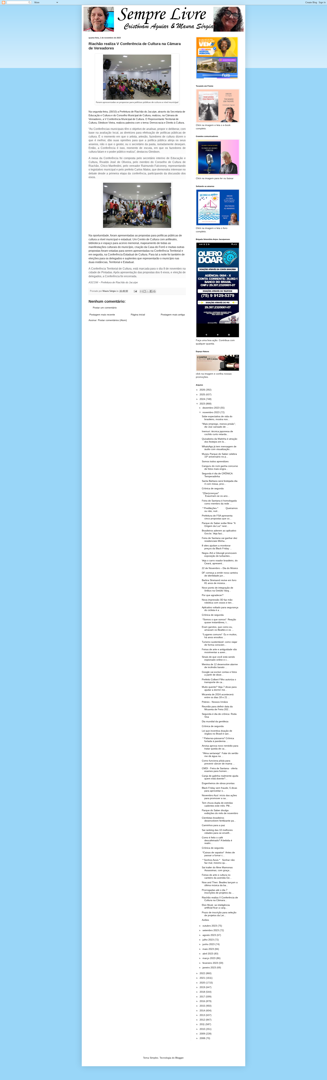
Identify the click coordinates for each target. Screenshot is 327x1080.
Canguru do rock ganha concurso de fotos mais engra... (220, 467)
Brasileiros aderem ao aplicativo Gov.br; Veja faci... (219, 532)
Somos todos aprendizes (215, 461)
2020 (203, 982)
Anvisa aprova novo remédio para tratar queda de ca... (220, 747)
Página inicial (138, 314)
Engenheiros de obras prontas (218, 783)
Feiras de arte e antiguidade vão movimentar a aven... (219, 651)
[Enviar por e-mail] (141, 291)
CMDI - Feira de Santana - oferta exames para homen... (219, 770)
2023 (203, 403)
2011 (202, 1024)
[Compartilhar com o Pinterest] (154, 291)
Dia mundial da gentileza (215, 721)
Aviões (205, 920)
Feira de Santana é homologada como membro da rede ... (219, 502)
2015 (203, 1005)
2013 (203, 1015)
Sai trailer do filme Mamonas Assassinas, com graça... (217, 869)
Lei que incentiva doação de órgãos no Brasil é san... (217, 732)
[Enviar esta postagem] (135, 291)
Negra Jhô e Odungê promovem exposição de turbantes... (219, 554)
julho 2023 (208, 939)
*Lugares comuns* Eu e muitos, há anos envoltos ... (219, 636)
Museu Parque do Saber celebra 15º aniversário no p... (219, 455)
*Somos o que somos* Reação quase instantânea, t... (219, 621)
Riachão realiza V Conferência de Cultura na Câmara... (220, 899)
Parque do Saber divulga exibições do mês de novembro (220, 812)
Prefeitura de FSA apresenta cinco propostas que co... (217, 517)
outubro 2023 (210, 925)
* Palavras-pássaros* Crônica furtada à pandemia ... (218, 739)
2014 (203, 1010)
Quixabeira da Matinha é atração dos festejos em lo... (219, 440)
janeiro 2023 (210, 967)
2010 (203, 1029)
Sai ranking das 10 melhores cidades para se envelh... (217, 831)
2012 (203, 1019)
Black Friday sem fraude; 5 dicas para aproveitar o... (219, 789)
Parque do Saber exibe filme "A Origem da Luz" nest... (218, 524)
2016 (203, 1001)
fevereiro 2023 (211, 963)
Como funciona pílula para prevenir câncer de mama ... (218, 762)
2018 (203, 991)
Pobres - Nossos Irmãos (215, 702)
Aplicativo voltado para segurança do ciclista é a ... (220, 609)
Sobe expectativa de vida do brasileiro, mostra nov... (217, 418)
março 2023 (209, 958)
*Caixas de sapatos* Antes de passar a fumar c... (218, 854)
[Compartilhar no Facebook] (151, 291)
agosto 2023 (210, 935)
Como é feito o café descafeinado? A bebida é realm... (217, 840)
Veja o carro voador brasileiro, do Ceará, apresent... (220, 562)
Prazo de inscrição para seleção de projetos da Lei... (219, 914)
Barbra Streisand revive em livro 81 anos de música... (219, 581)
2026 (203, 389)
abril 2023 (208, 953)
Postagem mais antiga (173, 314)
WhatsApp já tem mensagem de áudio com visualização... (219, 448)
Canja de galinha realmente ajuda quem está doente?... (220, 777)
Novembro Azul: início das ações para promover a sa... (219, 797)
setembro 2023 (211, 930)
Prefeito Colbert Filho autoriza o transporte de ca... (219, 681)
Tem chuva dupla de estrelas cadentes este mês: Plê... (217, 804)
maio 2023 (209, 949)
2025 (203, 394)
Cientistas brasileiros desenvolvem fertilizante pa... (219, 819)
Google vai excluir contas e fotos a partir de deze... (219, 673)
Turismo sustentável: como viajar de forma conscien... (219, 643)
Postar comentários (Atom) (112, 320)
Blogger (179, 1057)
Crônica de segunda (213, 488)
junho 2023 (209, 944)
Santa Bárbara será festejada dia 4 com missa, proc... (219, 482)
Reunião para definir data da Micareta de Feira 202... (217, 708)
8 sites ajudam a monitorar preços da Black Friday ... (217, 547)
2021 (203, 978)
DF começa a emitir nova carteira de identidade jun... (220, 574)
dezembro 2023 (211, 407)
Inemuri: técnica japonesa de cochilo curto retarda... (217, 433)
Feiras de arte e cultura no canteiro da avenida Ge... (217, 876)
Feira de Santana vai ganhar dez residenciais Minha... (219, 539)
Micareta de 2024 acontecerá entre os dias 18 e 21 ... (217, 696)
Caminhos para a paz (213, 825)
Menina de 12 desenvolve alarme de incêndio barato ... (220, 666)
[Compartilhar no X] (148, 291)
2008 (203, 1038)
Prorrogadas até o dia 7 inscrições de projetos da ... (218, 891)
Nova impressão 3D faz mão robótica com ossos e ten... (217, 601)
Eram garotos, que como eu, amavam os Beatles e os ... (218, 628)
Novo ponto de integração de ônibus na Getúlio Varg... (217, 589)
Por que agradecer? (212, 595)
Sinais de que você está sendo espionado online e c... (218, 658)
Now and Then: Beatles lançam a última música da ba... (220, 884)
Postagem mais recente (102, 314)
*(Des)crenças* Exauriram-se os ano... (216, 494)
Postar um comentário (105, 307)
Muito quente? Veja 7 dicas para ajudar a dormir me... (219, 688)
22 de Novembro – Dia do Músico (220, 568)
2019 (203, 987)
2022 (203, 973)
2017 (203, 996)
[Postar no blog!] (144, 291)
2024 (203, 399)
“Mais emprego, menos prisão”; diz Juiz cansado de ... (219, 425)
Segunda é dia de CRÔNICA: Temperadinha (217, 475)
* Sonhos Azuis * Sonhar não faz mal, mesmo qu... (218, 861)
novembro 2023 (211, 412)
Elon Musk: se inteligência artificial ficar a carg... (216, 906)
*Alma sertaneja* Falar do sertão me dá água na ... (220, 754)
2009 (203, 1033)
